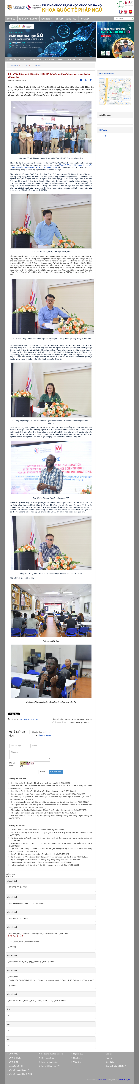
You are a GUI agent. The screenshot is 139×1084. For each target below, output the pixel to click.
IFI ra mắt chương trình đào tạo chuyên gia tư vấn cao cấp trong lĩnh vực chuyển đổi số (51, 832)
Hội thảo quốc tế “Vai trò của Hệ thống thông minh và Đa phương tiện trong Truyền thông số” (51, 815)
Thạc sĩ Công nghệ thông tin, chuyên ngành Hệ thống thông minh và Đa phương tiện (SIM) (51, 166)
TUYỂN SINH (46, 19)
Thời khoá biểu (47, 1058)
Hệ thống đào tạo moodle (51, 1054)
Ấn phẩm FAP (35, 59)
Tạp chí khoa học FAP (50, 1066)
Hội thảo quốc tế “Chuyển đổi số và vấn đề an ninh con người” (38, 791)
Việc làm (76, 1062)
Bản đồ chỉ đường (106, 73)
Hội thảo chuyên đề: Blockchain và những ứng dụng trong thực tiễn (39, 859)
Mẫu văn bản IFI (15, 1066)
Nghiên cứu (71, 19)
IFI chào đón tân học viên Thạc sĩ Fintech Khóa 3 (31, 830)
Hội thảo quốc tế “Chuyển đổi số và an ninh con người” (34, 783)
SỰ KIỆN (59, 59)
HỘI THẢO (49, 59)
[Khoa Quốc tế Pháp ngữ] (24, 7)
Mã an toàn (12, 764)
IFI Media (103, 130)
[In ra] (86, 80)
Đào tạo (33, 19)
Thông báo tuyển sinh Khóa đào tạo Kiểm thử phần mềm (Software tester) (43, 810)
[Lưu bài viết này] (91, 80)
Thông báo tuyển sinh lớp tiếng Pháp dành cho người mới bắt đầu (38, 865)
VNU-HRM (13, 1062)
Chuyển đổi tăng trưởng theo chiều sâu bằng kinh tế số (34, 854)
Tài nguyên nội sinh (49, 1062)
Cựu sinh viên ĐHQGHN (115, 1066)
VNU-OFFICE (14, 1058)
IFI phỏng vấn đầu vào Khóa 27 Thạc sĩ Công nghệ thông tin (36, 862)
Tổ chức (22, 19)
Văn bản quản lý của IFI (18, 1070)
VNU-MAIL (13, 1054)
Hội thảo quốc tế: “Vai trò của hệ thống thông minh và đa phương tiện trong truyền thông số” (51, 838)
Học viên (109, 1058)
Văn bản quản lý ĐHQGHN (20, 1074)
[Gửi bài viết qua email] (81, 80)
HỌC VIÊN (84, 19)
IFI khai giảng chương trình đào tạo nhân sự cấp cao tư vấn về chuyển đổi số (44, 802)
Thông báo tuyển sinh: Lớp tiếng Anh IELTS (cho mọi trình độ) (37, 813)
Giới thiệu (11, 19)
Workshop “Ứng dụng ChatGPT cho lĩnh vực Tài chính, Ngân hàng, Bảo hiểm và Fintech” (51, 843)
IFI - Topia (22, 59)
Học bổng (77, 1058)
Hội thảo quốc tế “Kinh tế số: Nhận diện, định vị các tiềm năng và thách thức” (43, 857)
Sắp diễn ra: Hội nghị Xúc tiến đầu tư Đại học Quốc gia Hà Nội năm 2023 (42, 794)
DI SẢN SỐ (11, 59)
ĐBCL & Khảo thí (74, 59)
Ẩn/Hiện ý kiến (44, 735)
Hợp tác (58, 19)
